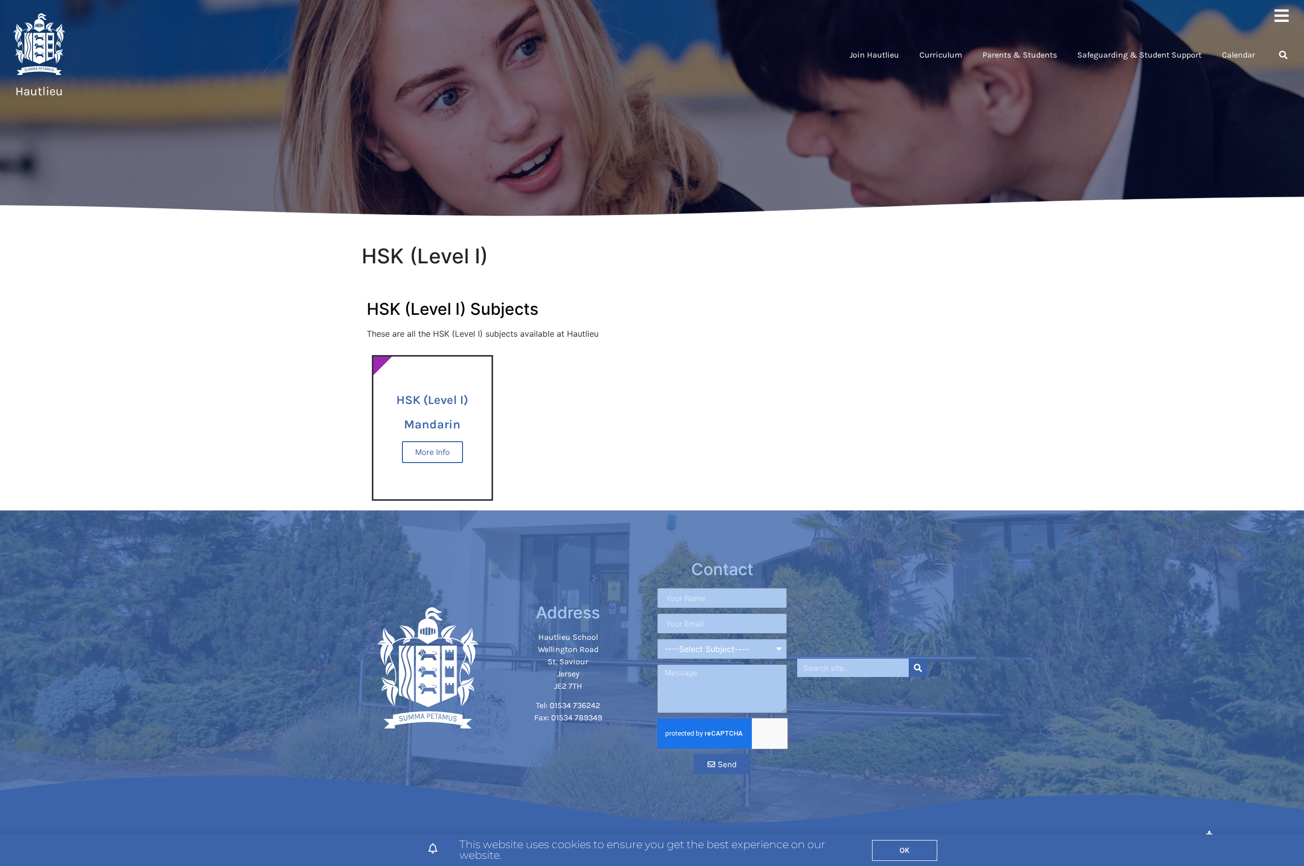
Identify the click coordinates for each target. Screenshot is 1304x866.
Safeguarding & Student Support (1139, 55)
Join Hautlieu (874, 55)
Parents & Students (1020, 55)
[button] (1283, 55)
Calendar (1238, 55)
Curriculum (940, 55)
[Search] (918, 668)
